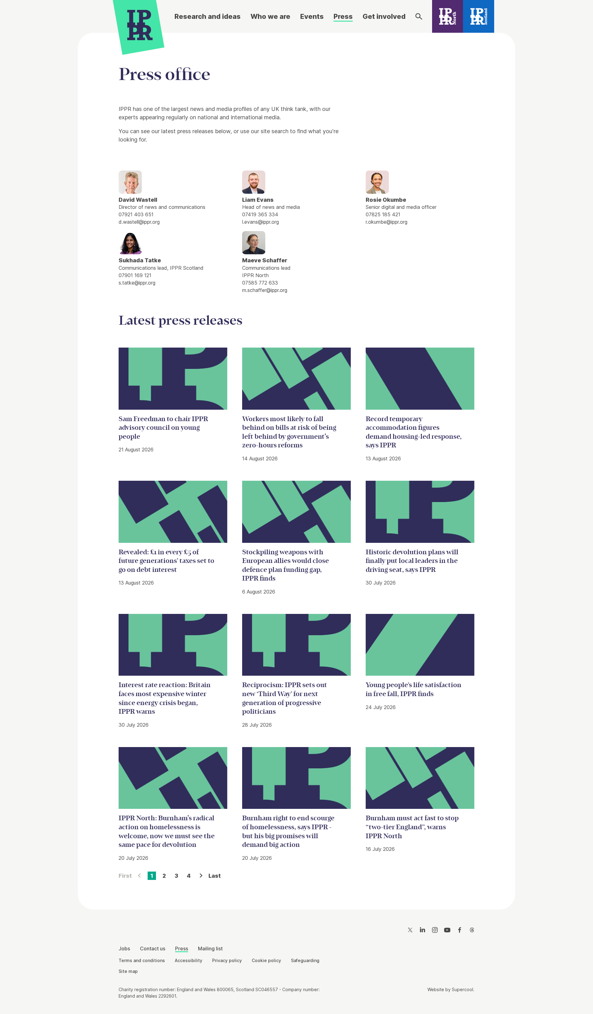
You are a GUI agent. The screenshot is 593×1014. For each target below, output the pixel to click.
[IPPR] (140, 23)
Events (312, 16)
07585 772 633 (260, 283)
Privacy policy (227, 960)
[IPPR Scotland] (478, 16)
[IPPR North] (447, 16)
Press (343, 16)
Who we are (270, 16)
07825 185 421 (383, 214)
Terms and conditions (142, 960)
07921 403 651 (136, 214)
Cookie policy (266, 960)
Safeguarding (305, 960)
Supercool (462, 989)
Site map (128, 971)
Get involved (384, 16)
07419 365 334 (260, 214)
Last (214, 875)
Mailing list (210, 948)
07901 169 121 (135, 275)
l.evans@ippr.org (260, 222)
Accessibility (188, 960)
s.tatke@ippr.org (137, 283)
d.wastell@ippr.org (139, 222)
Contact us (152, 948)
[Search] (418, 16)
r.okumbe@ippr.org (386, 222)
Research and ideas (208, 16)
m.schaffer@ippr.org (264, 290)
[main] (296, 466)
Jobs (124, 948)
